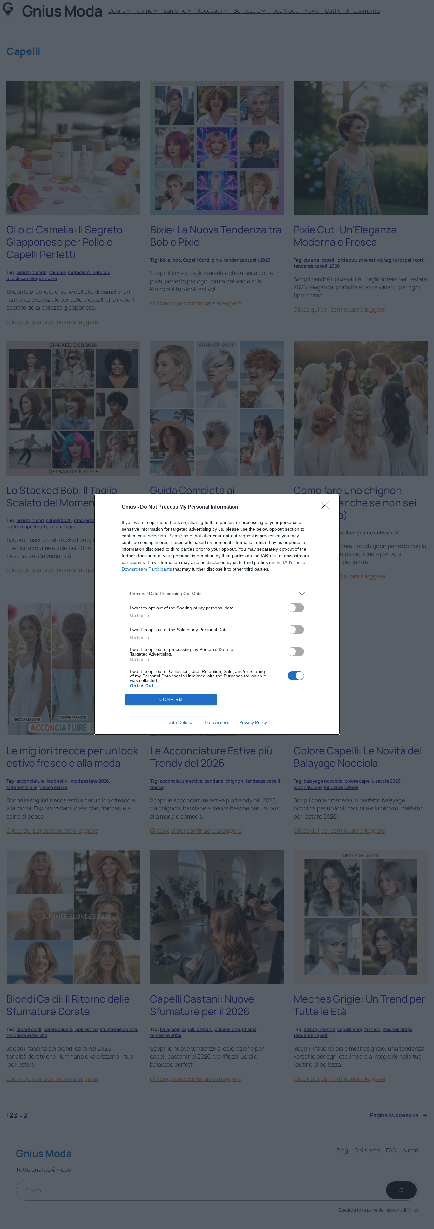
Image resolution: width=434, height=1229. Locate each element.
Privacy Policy (253, 722)
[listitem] (217, 593)
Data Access (217, 722)
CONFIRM (171, 699)
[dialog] (217, 614)
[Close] (327, 507)
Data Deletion (181, 722)
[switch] (296, 607)
